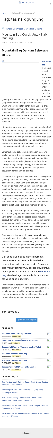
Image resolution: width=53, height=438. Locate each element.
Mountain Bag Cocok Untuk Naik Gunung (24, 36)
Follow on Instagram (28, 320)
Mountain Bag (9, 42)
